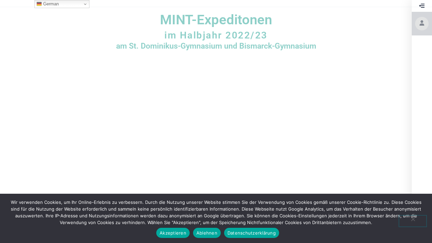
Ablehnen (206, 233)
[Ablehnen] (413, 221)
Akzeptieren (173, 233)
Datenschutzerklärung (251, 233)
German (50, 3)
